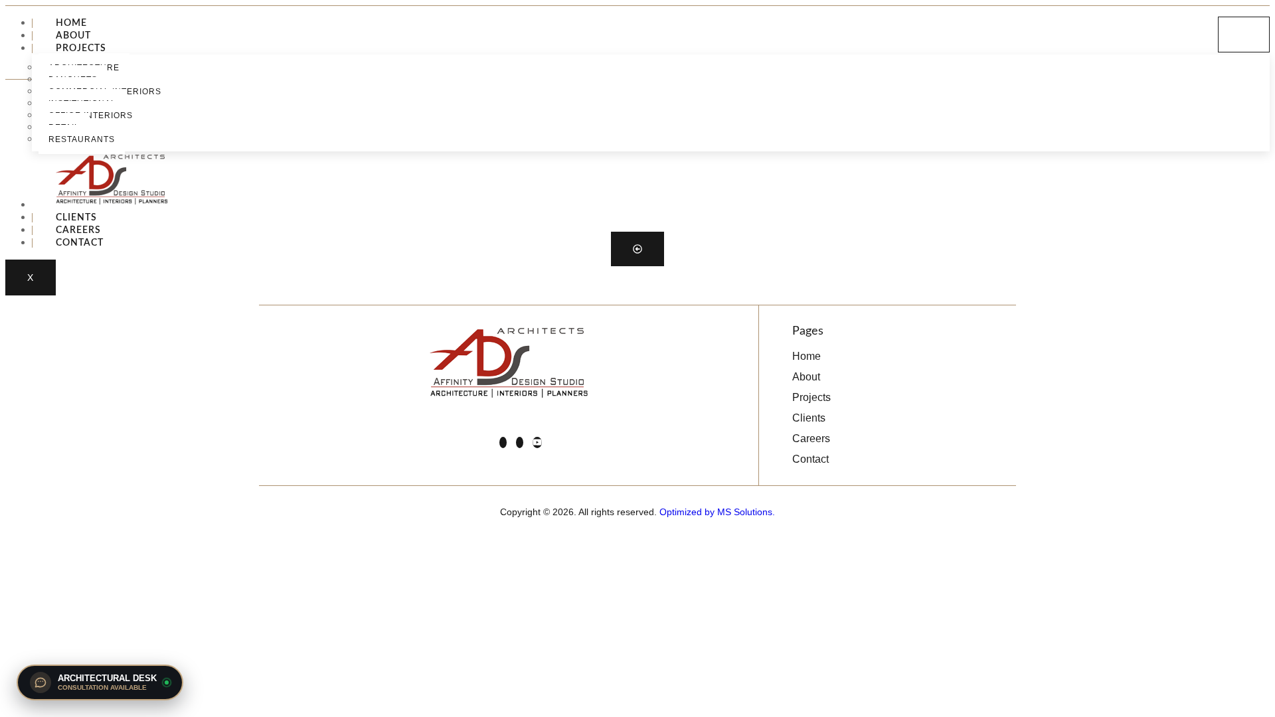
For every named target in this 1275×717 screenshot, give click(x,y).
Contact (80, 243)
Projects (81, 48)
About (73, 35)
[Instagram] (519, 442)
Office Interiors (90, 115)
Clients (76, 217)
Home (71, 23)
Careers (78, 230)
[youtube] (537, 442)
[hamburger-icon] (1244, 34)
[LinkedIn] (503, 442)
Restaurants (81, 139)
